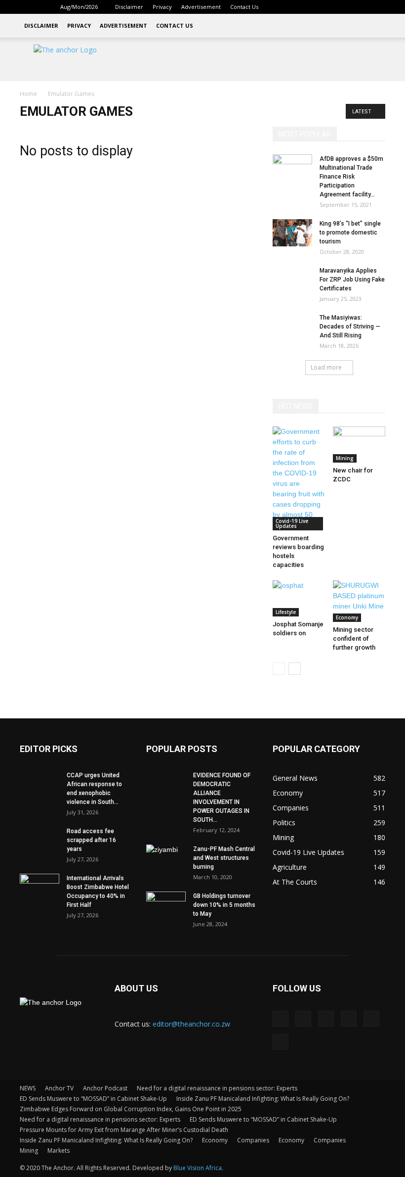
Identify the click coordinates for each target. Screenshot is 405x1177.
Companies (253, 1140)
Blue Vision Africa (197, 1168)
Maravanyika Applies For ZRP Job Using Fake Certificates (352, 279)
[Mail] (329, 7)
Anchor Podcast (105, 1088)
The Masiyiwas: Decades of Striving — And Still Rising (350, 326)
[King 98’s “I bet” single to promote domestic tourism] (292, 232)
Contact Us (244, 6)
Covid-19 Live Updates (292, 523)
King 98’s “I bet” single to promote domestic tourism (350, 232)
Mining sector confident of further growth (354, 638)
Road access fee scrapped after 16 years (91, 840)
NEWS (28, 1088)
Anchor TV (59, 1088)
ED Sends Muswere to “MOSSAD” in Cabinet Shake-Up (93, 1098)
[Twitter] (345, 7)
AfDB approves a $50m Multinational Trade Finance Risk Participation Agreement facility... (351, 176)
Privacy (162, 6)
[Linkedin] (312, 7)
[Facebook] (296, 7)
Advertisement (201, 6)
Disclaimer (129, 6)
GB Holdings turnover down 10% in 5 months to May (224, 905)
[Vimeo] (361, 7)
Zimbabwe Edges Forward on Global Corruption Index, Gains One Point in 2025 (131, 1109)
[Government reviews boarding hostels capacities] (299, 478)
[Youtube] (377, 7)
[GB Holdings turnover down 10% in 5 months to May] (166, 905)
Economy (347, 617)
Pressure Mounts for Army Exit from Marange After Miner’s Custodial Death (124, 1130)
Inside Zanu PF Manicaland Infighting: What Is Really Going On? (262, 1098)
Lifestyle (286, 612)
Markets (58, 1150)
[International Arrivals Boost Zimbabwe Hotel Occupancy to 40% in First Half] (39, 887)
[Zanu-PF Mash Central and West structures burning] (166, 858)
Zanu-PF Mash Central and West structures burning (224, 858)
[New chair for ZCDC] (359, 444)
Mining (345, 458)
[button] (281, 6)
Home (28, 94)
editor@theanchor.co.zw (191, 1024)
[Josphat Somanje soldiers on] (299, 598)
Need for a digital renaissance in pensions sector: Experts (217, 1088)
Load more (326, 367)
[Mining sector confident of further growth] (359, 601)
